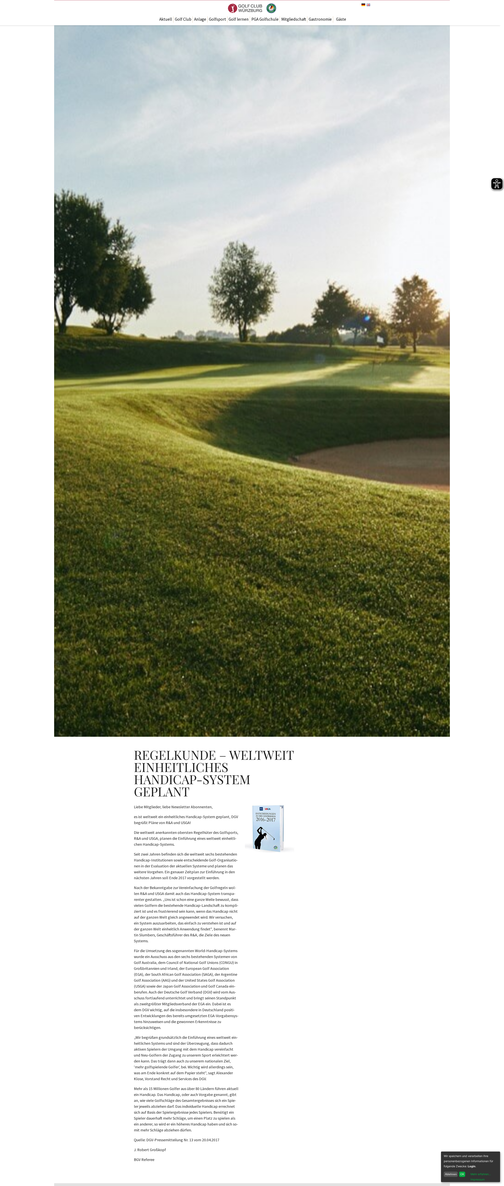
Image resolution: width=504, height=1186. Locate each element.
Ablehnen (451, 1174)
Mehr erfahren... (481, 1174)
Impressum (478, 1179)
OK (462, 1174)
